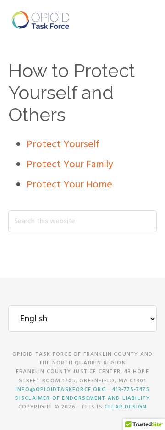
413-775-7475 (130, 389)
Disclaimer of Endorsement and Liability (82, 398)
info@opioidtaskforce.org (61, 389)
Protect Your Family (70, 165)
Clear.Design (125, 407)
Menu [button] (145, 20)
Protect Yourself (63, 145)
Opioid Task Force (40, 20)
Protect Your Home (69, 185)
